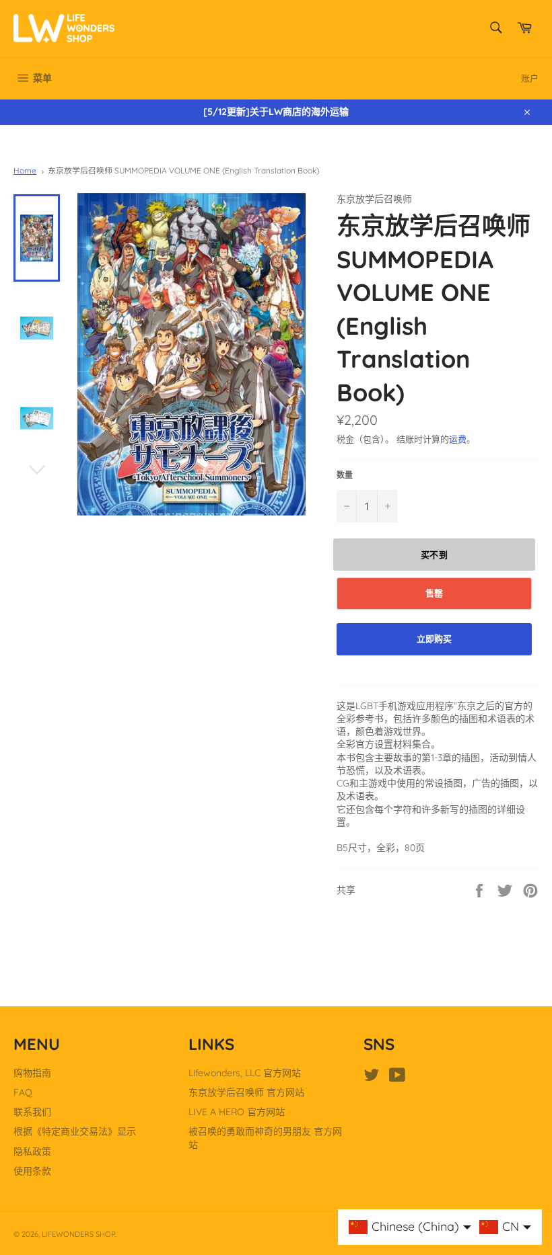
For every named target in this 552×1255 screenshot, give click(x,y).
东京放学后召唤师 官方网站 (246, 1092)
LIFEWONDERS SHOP (78, 1234)
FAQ (22, 1092)
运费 (458, 439)
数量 (345, 475)
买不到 (434, 554)
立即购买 (434, 638)
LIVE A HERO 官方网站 (236, 1112)
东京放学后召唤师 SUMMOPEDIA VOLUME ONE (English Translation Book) (183, 170)
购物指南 (32, 1073)
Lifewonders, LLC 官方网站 (244, 1073)
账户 (530, 78)
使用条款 (32, 1171)
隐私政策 (32, 1151)
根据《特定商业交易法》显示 (74, 1131)
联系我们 (32, 1112)
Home (24, 170)
